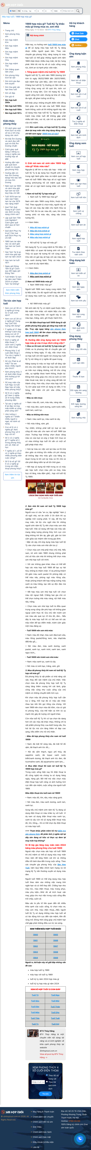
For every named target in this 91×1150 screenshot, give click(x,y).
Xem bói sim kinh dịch (78, 136)
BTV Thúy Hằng (54, 30)
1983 (35, 952)
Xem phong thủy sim (78, 67)
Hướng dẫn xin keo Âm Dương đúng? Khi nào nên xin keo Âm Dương (13, 178)
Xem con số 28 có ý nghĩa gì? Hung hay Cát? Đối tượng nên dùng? (13, 322)
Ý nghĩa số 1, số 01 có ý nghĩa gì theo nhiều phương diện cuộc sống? (13, 454)
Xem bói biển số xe (78, 274)
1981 (35, 940)
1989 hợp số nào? (50, 133)
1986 (55, 940)
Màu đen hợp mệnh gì (40, 273)
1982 (35, 946)
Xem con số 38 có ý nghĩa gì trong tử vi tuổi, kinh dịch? (13, 311)
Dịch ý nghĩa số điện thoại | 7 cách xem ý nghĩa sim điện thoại (13, 343)
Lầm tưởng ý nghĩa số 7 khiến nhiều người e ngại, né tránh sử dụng (12, 419)
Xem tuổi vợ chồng (78, 212)
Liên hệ (36, 1147)
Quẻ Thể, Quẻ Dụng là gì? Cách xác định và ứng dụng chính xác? (12, 210)
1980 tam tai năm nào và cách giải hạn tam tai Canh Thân (13, 245)
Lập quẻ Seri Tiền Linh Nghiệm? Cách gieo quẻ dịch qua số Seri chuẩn (13, 222)
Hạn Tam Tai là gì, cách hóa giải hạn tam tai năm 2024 (13, 254)
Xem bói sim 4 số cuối (78, 95)
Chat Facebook (79, 39)
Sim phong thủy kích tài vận (12, 76)
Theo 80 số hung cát (53, 1077)
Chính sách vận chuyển (43, 1117)
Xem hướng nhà (78, 417)
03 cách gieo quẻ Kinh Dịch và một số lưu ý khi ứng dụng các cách (13, 131)
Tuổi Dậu (55, 1012)
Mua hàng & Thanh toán (43, 1111)
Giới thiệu (37, 1127)
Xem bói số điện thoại (78, 81)
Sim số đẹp (10, 93)
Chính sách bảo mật (42, 1137)
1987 (55, 946)
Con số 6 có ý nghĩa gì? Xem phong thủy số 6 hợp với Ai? (12, 430)
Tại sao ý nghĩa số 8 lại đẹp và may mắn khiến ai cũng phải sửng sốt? (13, 407)
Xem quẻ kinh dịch (78, 329)
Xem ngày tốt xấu (78, 349)
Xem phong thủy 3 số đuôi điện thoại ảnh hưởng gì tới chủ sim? (13, 375)
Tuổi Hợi (55, 1024)
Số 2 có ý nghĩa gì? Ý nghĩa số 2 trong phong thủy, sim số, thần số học (13, 442)
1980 (35, 934)
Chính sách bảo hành (42, 1132)
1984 (35, 958)
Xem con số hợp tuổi (78, 157)
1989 (55, 958)
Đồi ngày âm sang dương (78, 391)
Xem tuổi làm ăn (78, 225)
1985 (55, 934)
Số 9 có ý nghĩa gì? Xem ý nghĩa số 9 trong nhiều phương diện (12, 396)
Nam (13, 11)
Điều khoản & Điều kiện (43, 1142)
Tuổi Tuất (55, 1018)
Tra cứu (45, 1094)
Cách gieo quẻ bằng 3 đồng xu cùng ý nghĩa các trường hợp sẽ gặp (12, 154)
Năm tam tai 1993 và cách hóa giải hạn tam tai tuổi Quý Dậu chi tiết (13, 189)
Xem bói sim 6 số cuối (78, 109)
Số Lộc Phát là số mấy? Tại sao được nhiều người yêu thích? (13, 364)
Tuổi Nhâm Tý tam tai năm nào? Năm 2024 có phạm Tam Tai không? (13, 280)
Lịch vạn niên (78, 363)
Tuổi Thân (55, 1006)
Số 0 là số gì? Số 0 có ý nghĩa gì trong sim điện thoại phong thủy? (13, 465)
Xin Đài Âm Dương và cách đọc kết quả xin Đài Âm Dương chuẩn (13, 142)
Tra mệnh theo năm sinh (78, 253)
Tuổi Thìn (35, 1018)
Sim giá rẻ (9, 96)
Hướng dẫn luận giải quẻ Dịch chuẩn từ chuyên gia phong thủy (12, 166)
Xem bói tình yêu (78, 300)
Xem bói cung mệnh (78, 315)
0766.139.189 (74, 1121)
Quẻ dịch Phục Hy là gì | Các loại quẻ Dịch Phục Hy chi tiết (13, 234)
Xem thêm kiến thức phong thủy (12, 291)
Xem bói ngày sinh (78, 288)
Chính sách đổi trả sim (43, 1122)
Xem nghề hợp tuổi (78, 239)
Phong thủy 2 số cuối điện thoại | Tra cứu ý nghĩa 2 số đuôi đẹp (13, 354)
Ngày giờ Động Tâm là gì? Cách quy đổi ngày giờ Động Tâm (12, 269)
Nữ (19, 11)
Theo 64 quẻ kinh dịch (52, 1085)
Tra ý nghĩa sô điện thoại (78, 122)
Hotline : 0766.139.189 (80, 45)
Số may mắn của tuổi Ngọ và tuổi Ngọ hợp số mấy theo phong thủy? (13, 386)
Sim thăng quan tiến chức (12, 70)
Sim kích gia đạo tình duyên (12, 82)
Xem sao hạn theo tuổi (78, 185)
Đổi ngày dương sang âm (78, 405)
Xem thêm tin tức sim (12, 476)
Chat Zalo (79, 33)
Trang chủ (9, 30)
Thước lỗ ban (78, 376)
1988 (55, 952)
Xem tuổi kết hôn (78, 197)
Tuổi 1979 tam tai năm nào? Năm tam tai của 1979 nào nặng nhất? (13, 200)
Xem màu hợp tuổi (78, 171)
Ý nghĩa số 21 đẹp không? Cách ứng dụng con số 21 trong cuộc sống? (13, 333)
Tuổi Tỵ (35, 1024)
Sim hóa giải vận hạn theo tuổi (12, 88)
